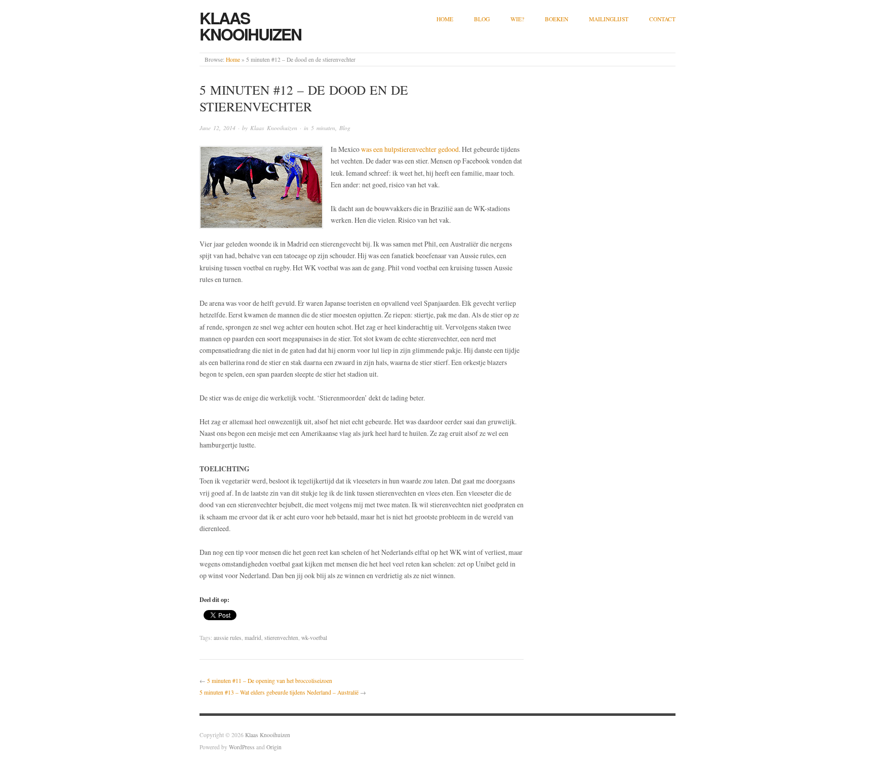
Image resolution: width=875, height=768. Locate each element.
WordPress (242, 747)
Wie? (517, 19)
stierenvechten (281, 637)
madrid (253, 637)
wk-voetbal (314, 637)
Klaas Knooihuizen (250, 26)
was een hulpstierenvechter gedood (410, 149)
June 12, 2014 (217, 128)
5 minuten (323, 128)
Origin (274, 747)
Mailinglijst (608, 19)
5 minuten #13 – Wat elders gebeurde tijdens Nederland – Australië (279, 692)
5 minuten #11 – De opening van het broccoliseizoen (269, 680)
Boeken (556, 19)
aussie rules (228, 637)
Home (444, 19)
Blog (482, 19)
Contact (662, 19)
